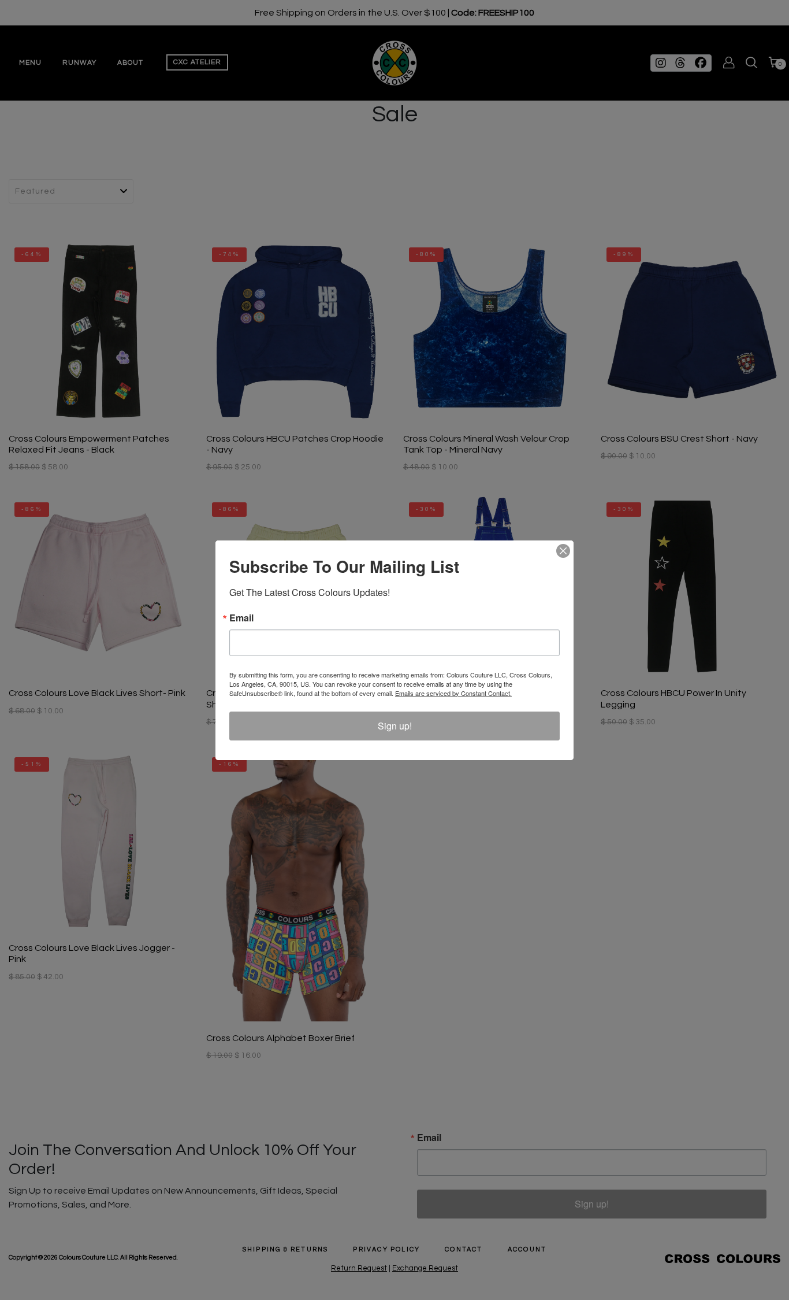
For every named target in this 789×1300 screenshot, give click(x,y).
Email (241, 618)
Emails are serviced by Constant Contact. (453, 693)
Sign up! (395, 725)
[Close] (563, 551)
